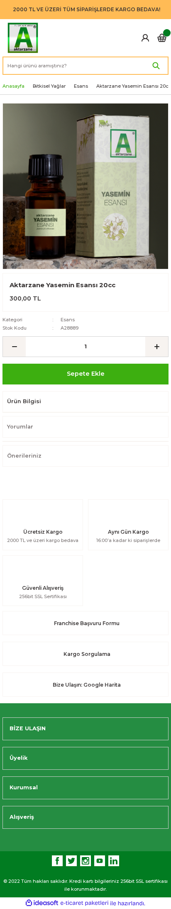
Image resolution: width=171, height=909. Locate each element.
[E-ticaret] (84, 903)
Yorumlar (20, 427)
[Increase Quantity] (156, 347)
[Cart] (162, 37)
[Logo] (22, 37)
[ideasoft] (42, 903)
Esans (68, 320)
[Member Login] (145, 37)
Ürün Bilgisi (24, 401)
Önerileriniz (24, 456)
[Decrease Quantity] (14, 347)
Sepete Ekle (86, 373)
